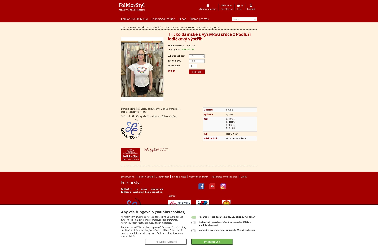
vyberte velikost (176, 55)
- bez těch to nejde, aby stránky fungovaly (226, 216)
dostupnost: (174, 49)
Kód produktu (175, 45)
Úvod (123, 27)
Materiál (208, 109)
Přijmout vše (212, 241)
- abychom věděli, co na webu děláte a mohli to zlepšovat (224, 223)
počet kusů (174, 65)
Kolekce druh (210, 138)
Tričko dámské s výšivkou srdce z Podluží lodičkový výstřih (192, 27)
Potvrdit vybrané (166, 241)
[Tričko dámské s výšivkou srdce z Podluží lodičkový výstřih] (142, 69)
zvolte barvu (174, 60)
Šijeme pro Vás (199, 19)
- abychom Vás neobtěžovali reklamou (226, 230)
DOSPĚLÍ (156, 27)
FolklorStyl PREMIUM (134, 19)
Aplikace (208, 114)
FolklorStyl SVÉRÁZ (163, 19)
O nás (182, 19)
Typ (206, 133)
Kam (206, 118)
